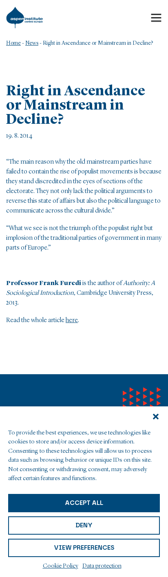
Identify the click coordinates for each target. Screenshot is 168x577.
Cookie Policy (60, 566)
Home (13, 43)
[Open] (156, 17)
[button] (156, 416)
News (31, 43)
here (72, 320)
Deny (84, 525)
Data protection (102, 566)
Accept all (84, 503)
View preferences (84, 547)
